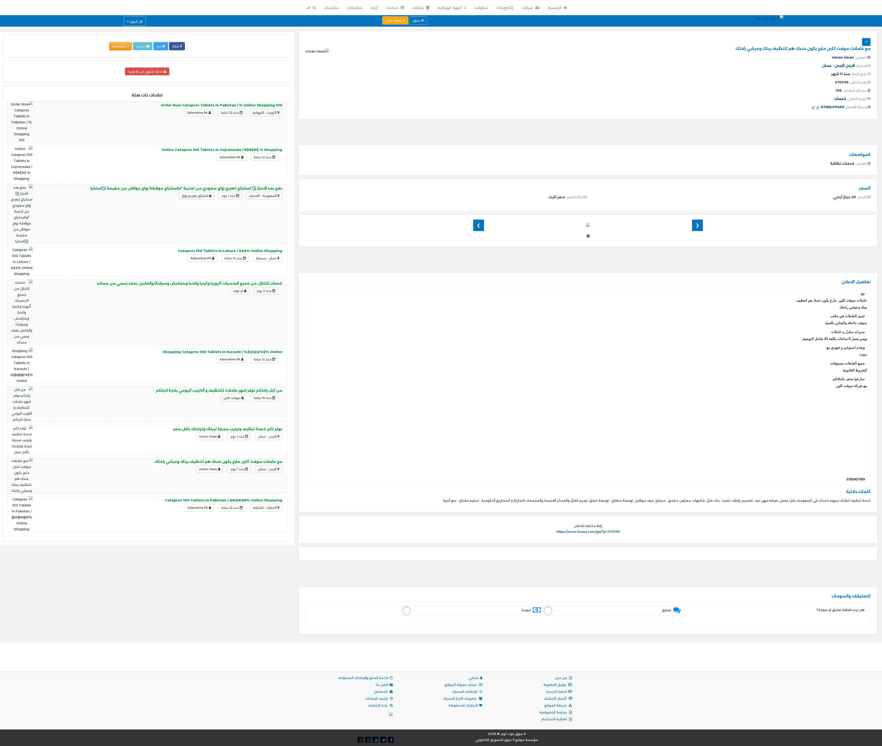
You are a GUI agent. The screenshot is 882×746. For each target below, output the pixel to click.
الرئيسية (555, 8)
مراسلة (141, 46)
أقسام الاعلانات (555, 698)
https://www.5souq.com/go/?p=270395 (588, 532)
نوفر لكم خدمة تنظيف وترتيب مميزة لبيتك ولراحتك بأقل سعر (227, 429)
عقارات (418, 8)
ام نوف (238, 291)
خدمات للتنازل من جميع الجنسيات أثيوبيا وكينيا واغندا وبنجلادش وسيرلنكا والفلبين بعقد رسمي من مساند (189, 283)
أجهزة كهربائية (450, 8)
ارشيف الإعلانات (377, 698)
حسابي (474, 678)
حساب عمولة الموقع (461, 685)
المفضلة (119, 46)
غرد (159, 46)
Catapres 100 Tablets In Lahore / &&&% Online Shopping (230, 251)
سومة (526, 610)
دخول (416, 20)
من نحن (561, 678)
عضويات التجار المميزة (461, 698)
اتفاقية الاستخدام (554, 719)
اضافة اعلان (394, 20)
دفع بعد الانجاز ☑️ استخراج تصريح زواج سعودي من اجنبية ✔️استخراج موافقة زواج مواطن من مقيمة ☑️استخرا (186, 188)
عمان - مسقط (266, 258)
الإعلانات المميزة (465, 691)
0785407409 (832, 107)
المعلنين (381, 691)
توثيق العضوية (555, 685)
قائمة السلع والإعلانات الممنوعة (363, 678)
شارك (176, 46)
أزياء (374, 8)
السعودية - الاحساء (263, 196)
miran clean (843, 57)
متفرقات (354, 8)
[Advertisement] (588, 133)
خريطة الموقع (555, 705)
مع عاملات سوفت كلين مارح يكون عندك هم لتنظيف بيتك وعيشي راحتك (218, 461)
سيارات (527, 8)
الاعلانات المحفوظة (463, 705)
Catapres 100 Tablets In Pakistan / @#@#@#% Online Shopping (223, 500)
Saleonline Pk (198, 112)
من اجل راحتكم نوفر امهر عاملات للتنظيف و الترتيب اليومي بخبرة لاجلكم (219, 390)
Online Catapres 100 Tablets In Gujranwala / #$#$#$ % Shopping (222, 149)
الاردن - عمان (833, 65)
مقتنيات (331, 8)
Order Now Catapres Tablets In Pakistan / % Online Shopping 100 (221, 105)
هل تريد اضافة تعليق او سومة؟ (841, 610)
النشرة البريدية (556, 691)
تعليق (666, 610)
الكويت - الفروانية (265, 112)
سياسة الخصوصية (553, 712)
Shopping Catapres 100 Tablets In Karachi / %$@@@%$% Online (222, 352)
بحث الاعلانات (378, 705)
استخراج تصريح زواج (195, 196)
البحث (305, 8)
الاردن (850, 65)
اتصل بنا (382, 685)
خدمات (392, 8)
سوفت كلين (232, 398)
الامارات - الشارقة (265, 507)
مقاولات (481, 8)
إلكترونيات (504, 8)
